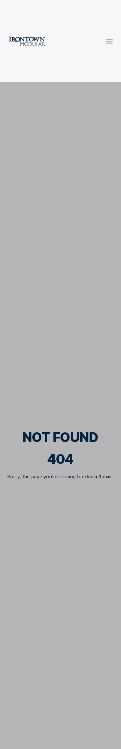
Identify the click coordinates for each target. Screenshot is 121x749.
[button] (109, 41)
